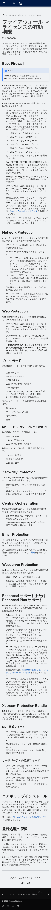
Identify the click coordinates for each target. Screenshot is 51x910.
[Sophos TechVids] (13, 906)
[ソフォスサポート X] (3, 906)
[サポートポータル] (8, 906)
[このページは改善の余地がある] (28, 883)
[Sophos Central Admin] (3, 15)
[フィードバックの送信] (18, 906)
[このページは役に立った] (23, 883)
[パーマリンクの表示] (47, 22)
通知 (33, 552)
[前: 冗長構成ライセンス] (3, 894)
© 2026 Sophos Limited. (12, 901)
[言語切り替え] (20, 3)
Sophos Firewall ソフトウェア (24, 211)
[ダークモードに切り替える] (14, 3)
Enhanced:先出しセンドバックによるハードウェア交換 (27, 671)
